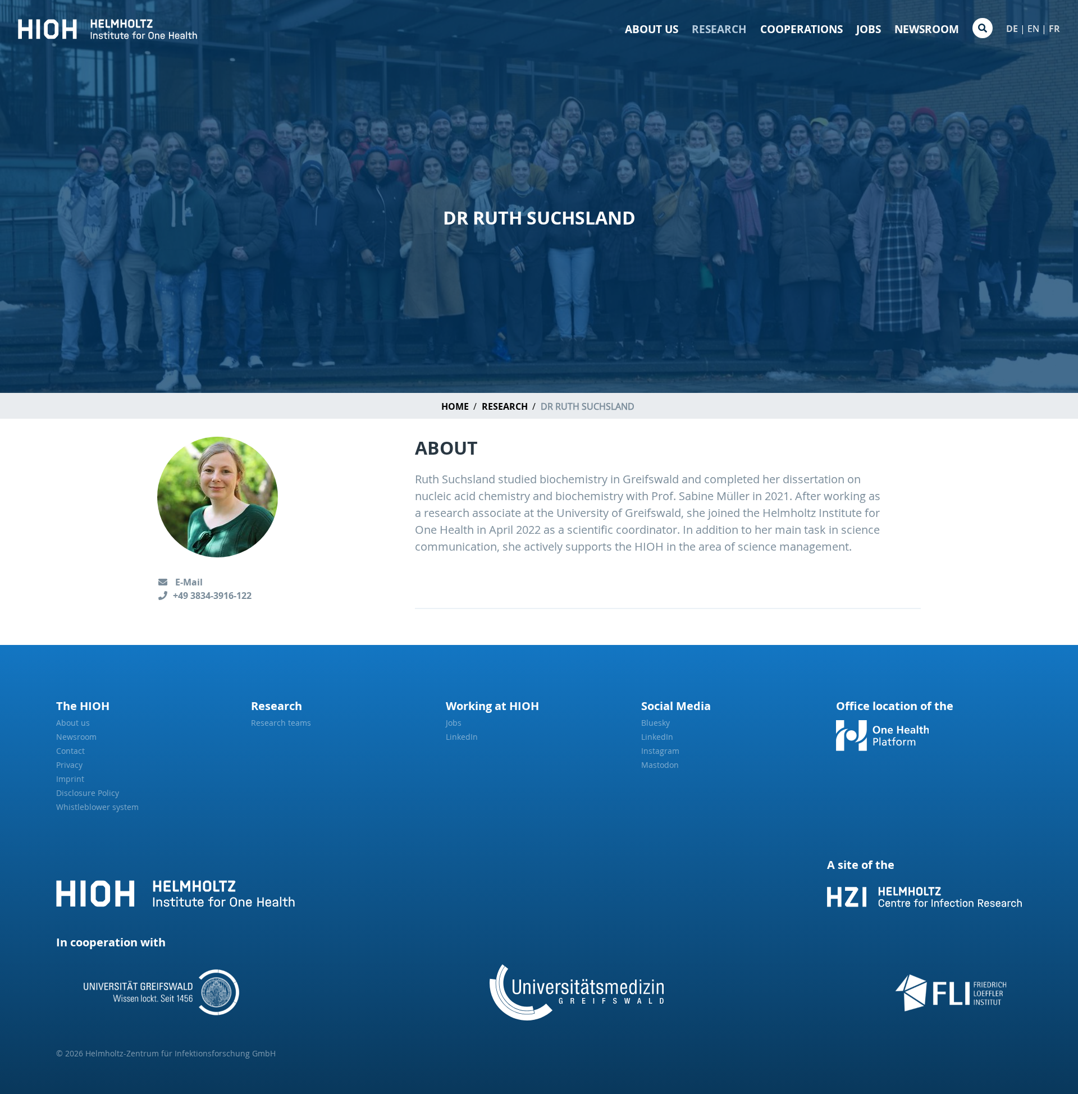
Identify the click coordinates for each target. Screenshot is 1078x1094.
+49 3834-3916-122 (212, 595)
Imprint (70, 778)
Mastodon (660, 764)
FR (1054, 28)
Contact (70, 750)
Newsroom (926, 29)
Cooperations (801, 29)
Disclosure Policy (87, 793)
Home (455, 406)
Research (719, 29)
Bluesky (655, 722)
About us (651, 29)
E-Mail (188, 582)
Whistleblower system (97, 807)
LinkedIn (462, 736)
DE (1012, 28)
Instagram (660, 750)
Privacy (69, 764)
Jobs (868, 29)
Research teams (281, 722)
